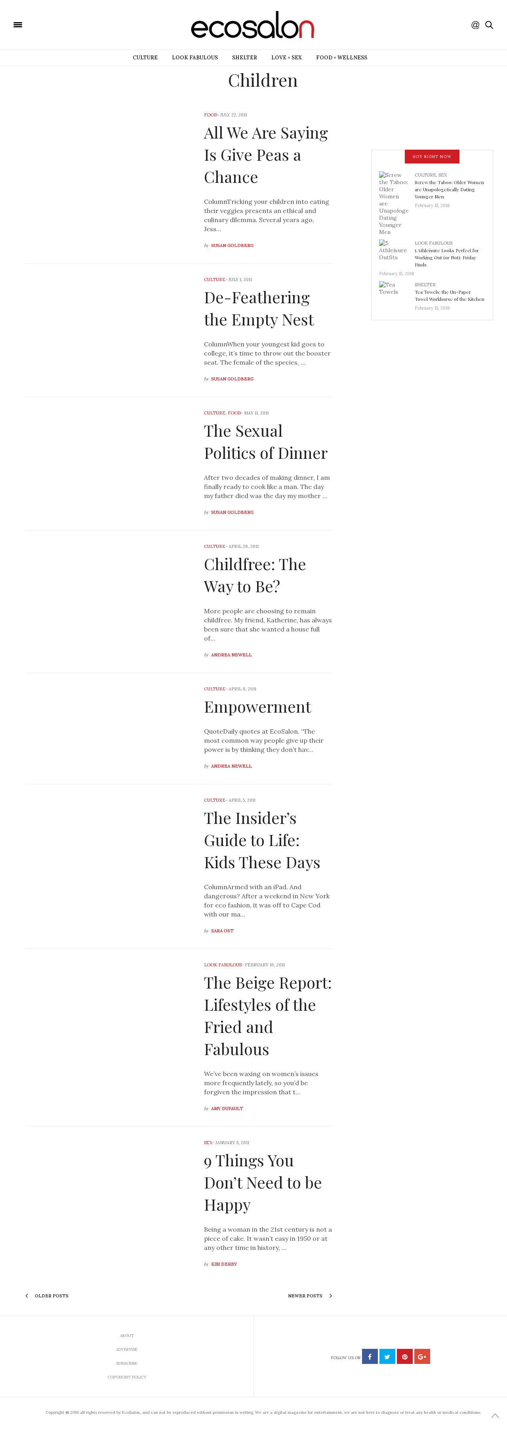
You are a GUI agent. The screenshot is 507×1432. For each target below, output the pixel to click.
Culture (145, 57)
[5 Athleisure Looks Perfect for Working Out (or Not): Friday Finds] (397, 252)
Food (210, 115)
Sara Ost (222, 931)
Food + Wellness (341, 57)
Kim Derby (224, 1264)
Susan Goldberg (232, 245)
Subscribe (126, 1363)
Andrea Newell (231, 655)
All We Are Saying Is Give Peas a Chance (266, 154)
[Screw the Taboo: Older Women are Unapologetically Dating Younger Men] (397, 202)
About (127, 1335)
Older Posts (51, 1296)
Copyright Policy (127, 1377)
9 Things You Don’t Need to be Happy (263, 1182)
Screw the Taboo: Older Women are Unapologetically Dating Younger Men (449, 189)
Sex (208, 1142)
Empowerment (257, 706)
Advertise (126, 1349)
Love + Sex (286, 57)
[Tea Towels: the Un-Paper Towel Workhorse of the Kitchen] (397, 293)
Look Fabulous (195, 57)
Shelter (244, 57)
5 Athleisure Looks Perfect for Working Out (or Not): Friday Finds (447, 257)
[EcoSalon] (65, 24)
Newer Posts (306, 1296)
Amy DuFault (227, 1108)
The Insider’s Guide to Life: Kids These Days (262, 839)
